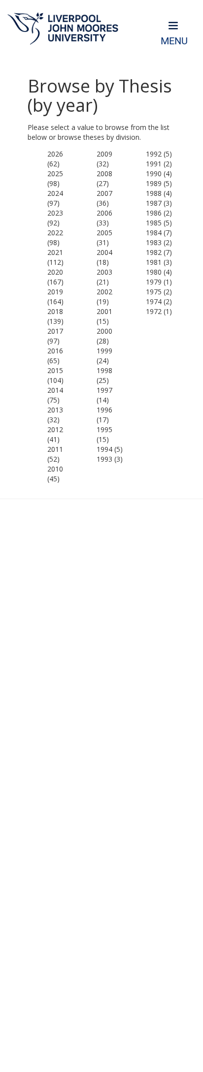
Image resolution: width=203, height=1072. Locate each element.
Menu (174, 41)
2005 (104, 232)
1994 (104, 449)
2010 (55, 468)
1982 (154, 252)
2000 (104, 331)
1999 (104, 350)
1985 (154, 222)
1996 (104, 409)
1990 (154, 173)
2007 (104, 193)
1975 (154, 291)
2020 (55, 272)
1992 (154, 153)
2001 (104, 311)
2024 (55, 193)
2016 (55, 350)
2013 (55, 409)
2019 (55, 291)
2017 (55, 331)
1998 (104, 370)
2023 (55, 213)
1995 (104, 429)
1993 (104, 459)
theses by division (111, 137)
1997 (104, 390)
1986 (154, 213)
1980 (154, 272)
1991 (154, 163)
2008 (104, 173)
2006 (104, 213)
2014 (55, 390)
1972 (154, 311)
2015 (55, 370)
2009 (104, 153)
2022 (55, 232)
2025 (55, 173)
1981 (154, 262)
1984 (154, 232)
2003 (104, 272)
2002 (104, 291)
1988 (154, 193)
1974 (154, 301)
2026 (55, 153)
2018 (55, 311)
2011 (55, 449)
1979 (154, 281)
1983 (154, 242)
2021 (55, 252)
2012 (55, 429)
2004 (104, 252)
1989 (154, 183)
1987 (154, 203)
